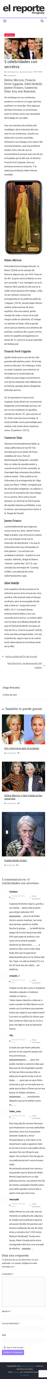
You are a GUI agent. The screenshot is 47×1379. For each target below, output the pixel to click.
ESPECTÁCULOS (9, 35)
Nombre (6, 1311)
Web (4, 1335)
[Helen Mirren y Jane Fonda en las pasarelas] (23, 763)
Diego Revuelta (27, 72)
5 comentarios (11, 75)
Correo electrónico (11, 1323)
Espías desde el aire (15, 860)
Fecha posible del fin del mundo (21, 656)
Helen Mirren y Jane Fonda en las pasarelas (23, 797)
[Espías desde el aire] (23, 814)
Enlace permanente (36, 897)
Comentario (7, 1274)
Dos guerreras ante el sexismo (21, 748)
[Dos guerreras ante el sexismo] (23, 716)
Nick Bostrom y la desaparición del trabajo (24, 665)
